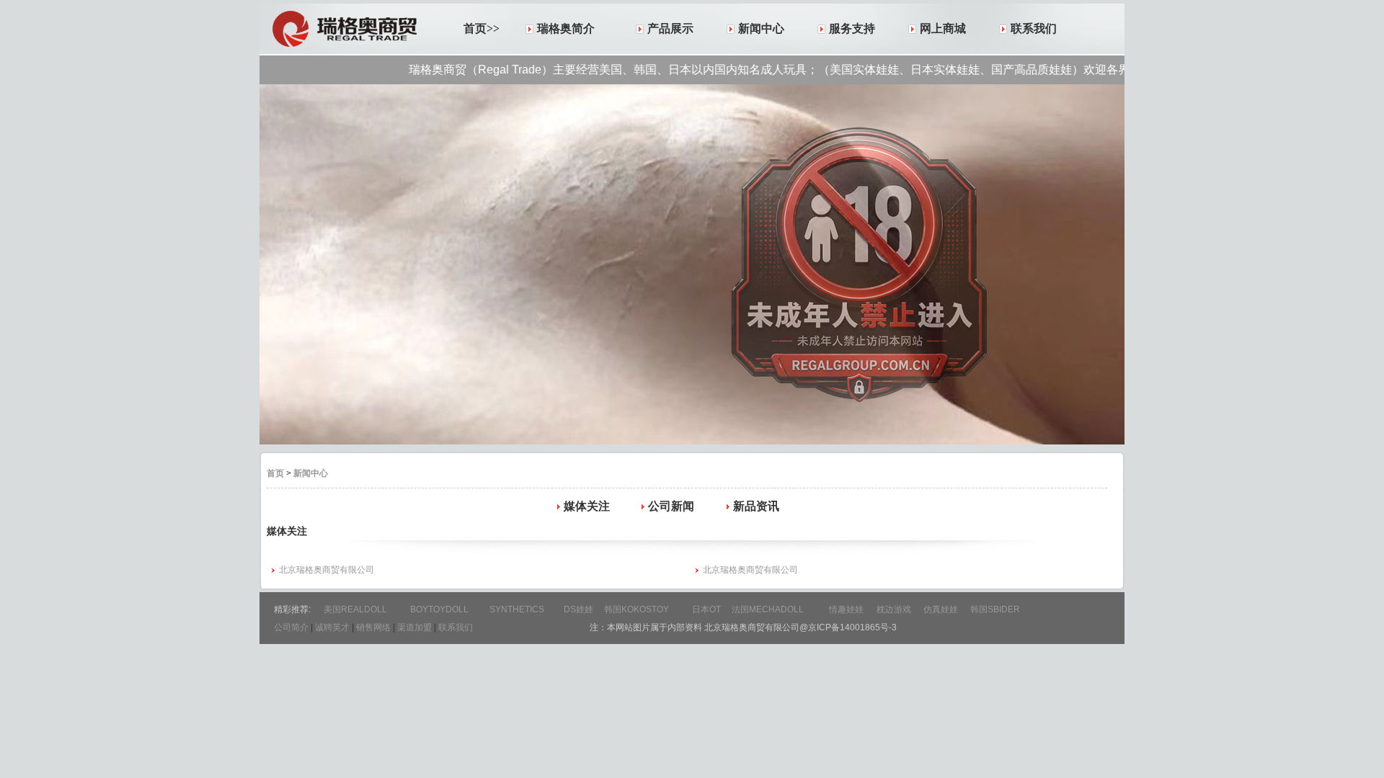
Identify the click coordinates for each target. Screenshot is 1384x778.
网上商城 (943, 28)
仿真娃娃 (940, 609)
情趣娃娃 (846, 609)
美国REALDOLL (355, 609)
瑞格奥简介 (566, 28)
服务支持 (852, 28)
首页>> (481, 28)
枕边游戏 (894, 609)
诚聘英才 (332, 627)
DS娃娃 (578, 609)
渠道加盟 (414, 627)
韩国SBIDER (995, 609)
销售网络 (373, 627)
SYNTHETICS (516, 609)
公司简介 (291, 627)
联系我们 (1034, 28)
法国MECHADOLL (768, 609)
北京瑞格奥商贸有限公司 (326, 570)
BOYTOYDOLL (439, 609)
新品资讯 (756, 506)
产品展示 (670, 28)
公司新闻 (671, 506)
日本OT (706, 609)
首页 (275, 473)
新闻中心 (761, 28)
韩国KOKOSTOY (636, 609)
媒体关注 (587, 506)
